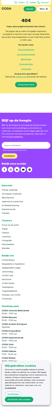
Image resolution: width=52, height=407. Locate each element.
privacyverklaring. (15, 136)
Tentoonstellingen (26, 49)
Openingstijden (26, 64)
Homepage (26, 69)
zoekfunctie (20, 76)
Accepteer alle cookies (19, 399)
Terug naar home (26, 84)
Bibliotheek (26, 59)
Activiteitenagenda (26, 54)
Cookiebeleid (10, 388)
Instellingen (13, 394)
